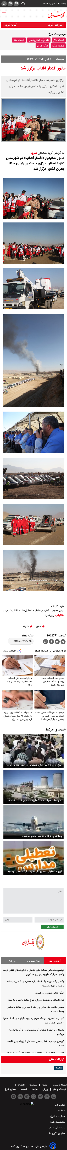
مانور (39, 626)
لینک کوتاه (28, 636)
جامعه (45, 1085)
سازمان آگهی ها (57, 1133)
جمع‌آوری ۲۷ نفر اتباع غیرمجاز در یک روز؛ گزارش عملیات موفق (35, 765)
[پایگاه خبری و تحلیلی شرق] (56, 15)
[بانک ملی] (33, 949)
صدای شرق (11, 1089)
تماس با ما (60, 1105)
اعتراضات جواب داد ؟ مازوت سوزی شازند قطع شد (34, 800)
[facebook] (51, 642)
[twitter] (57, 642)
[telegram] (63, 642)
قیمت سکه (58, 46)
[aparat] (27, 1096)
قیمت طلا (18, 40)
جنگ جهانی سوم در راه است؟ (49, 993)
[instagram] (47, 1096)
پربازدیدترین (33, 961)
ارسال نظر (52, 926)
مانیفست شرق (57, 1122)
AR (10, 4)
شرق (34, 153)
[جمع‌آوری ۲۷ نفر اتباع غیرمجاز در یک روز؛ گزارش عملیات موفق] (33, 751)
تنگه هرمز (42, 46)
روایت (34, 1089)
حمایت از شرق (57, 1116)
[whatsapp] (45, 641)
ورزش (45, 1089)
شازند (26, 626)
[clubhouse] (20, 1096)
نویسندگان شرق (57, 1128)
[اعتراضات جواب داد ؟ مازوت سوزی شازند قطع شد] (33, 787)
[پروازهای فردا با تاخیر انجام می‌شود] (33, 822)
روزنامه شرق (55, 25)
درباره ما (61, 1110)
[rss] (53, 1096)
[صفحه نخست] (22, 3)
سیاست (59, 59)
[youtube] (13, 1096)
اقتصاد (21, 1085)
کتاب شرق (11, 25)
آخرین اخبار (55, 961)
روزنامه (12, 961)
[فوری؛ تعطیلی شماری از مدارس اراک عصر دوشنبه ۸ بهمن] (33, 858)
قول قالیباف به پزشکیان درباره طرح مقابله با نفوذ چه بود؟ (36, 1000)
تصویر (23, 1089)
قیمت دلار (58, 40)
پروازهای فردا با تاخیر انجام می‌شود (42, 836)
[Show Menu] (3, 12)
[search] (4, 3)
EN (16, 4)
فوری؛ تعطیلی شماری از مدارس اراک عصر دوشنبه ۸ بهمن (33, 871)
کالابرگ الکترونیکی (39, 40)
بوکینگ (58, 1068)
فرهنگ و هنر (59, 1089)
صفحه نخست (59, 1085)
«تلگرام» (59, 615)
